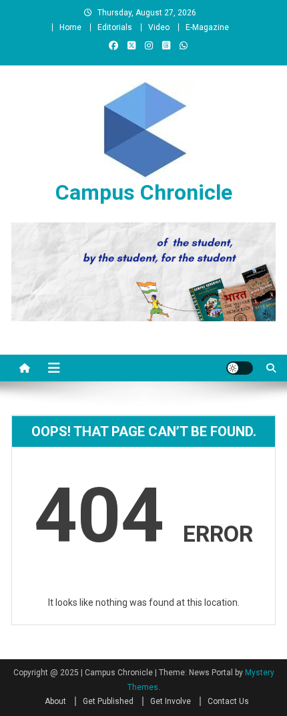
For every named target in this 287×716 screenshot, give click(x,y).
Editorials (114, 27)
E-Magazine (207, 27)
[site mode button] (239, 368)
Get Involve (170, 701)
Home (70, 27)
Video (159, 27)
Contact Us (228, 701)
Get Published (108, 701)
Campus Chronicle (143, 192)
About (55, 701)
